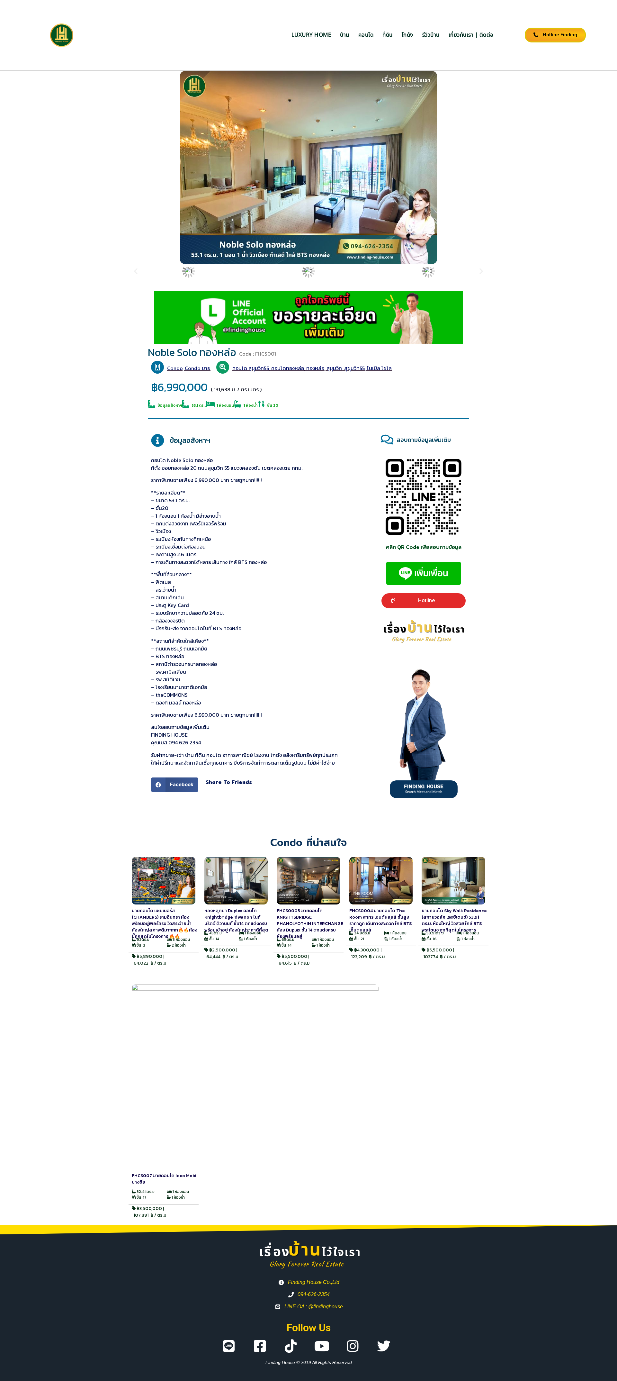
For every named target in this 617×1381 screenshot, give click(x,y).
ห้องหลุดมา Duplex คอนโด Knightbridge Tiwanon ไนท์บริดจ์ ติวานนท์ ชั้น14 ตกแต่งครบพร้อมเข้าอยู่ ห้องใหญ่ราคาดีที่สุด (236, 920)
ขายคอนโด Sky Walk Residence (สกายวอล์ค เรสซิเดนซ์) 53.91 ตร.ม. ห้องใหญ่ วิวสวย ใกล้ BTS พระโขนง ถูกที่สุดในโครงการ (454, 920)
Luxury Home (311, 35)
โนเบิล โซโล (379, 368)
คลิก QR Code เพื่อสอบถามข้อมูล (423, 547)
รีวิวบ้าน (431, 35)
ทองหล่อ (315, 368)
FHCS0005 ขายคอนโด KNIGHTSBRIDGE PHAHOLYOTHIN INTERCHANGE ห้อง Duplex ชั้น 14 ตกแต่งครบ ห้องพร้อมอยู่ (310, 923)
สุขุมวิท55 (354, 368)
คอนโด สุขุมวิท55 (250, 368)
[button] (136, 271)
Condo (175, 368)
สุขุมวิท (334, 368)
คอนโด (366, 35)
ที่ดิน (387, 35)
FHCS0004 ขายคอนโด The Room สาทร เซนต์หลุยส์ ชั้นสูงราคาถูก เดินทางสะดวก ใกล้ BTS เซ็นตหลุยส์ (380, 920)
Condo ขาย (197, 368)
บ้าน (344, 35)
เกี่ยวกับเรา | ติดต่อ (471, 35)
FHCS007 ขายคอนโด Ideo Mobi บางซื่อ (164, 1179)
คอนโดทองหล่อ (287, 368)
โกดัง (407, 35)
